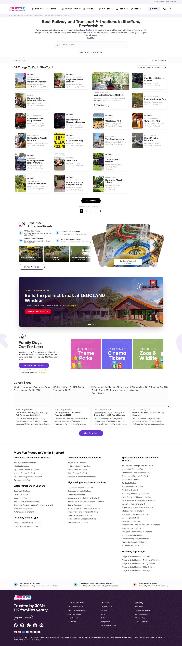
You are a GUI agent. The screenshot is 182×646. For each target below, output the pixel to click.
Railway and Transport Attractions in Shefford (86, 501)
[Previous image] (95, 81)
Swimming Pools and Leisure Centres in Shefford (33, 505)
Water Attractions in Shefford (29, 486)
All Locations (71, 622)
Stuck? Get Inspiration (75, 614)
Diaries (90, 8)
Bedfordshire (18, 15)
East (10, 15)
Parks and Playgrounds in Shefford (28, 476)
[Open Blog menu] (140, 8)
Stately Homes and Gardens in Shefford (84, 508)
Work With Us (171, 2)
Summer (39, 8)
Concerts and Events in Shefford (135, 476)
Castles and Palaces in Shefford (80, 487)
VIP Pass (106, 8)
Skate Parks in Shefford (131, 528)
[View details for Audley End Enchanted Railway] (110, 91)
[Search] (164, 8)
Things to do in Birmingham (77, 610)
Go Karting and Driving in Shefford (135, 493)
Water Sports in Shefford (24, 512)
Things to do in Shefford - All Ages (136, 556)
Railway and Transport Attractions (57, 15)
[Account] (170, 8)
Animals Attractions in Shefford (84, 457)
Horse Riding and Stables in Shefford (136, 497)
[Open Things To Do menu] (80, 8)
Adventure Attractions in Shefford (32, 457)
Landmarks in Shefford (77, 494)
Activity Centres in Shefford (25, 463)
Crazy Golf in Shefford (131, 479)
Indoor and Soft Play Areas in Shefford (137, 507)
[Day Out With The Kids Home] (17, 8)
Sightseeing (38, 15)
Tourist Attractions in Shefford (80, 515)
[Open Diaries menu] (95, 8)
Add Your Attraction (141, 614)
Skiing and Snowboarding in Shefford (137, 532)
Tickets (52, 8)
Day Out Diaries (106, 607)
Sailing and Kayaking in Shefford (27, 501)
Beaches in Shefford (22, 491)
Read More (91, 38)
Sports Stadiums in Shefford (79, 505)
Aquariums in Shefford (77, 463)
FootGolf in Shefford (130, 490)
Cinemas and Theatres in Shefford (135, 473)
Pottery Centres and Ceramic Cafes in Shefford (141, 525)
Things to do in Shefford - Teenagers (136, 570)
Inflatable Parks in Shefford (133, 511)
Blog (136, 8)
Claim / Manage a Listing (143, 610)
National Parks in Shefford (24, 473)
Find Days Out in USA (108, 625)
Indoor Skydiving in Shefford (133, 504)
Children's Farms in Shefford (79, 466)
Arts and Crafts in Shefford (132, 469)
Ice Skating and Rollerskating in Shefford (138, 500)
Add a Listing (159, 2)
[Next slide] (163, 353)
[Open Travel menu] (127, 8)
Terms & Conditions (141, 622)
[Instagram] (35, 625)
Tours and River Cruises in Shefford (82, 519)
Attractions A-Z (72, 618)
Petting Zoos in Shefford (77, 470)
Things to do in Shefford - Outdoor (28, 526)
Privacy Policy (140, 618)
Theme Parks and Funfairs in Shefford (83, 512)
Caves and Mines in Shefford (79, 491)
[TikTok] (29, 625)
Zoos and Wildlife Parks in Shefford (82, 476)
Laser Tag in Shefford (130, 518)
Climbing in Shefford (22, 466)
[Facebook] (16, 625)
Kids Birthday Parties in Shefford (135, 514)
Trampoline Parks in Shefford (133, 542)
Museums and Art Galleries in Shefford (83, 498)
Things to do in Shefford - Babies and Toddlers (140, 560)
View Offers (97, 52)
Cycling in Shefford (129, 483)
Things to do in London (75, 607)
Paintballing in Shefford (131, 521)
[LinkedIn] (22, 625)
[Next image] (126, 81)
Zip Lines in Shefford (22, 480)
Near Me (155, 9)
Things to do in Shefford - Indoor (27, 523)
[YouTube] (41, 625)
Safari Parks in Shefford (77, 473)
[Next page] (101, 211)
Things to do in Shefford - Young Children (138, 563)
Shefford (29, 15)
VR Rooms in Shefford (130, 546)
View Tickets (84, 52)
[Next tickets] (91, 253)
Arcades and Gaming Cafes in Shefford (137, 466)
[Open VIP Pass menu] (112, 8)
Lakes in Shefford (21, 494)
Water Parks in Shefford (23, 508)
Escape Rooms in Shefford (132, 486)
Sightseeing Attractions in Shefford (87, 482)
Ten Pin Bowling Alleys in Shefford (135, 539)
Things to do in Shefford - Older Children (138, 567)
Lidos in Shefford (20, 498)
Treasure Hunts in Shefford (78, 522)
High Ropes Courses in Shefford (26, 470)
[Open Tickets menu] (58, 8)
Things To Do (71, 8)
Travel (122, 8)
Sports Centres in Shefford (132, 535)
